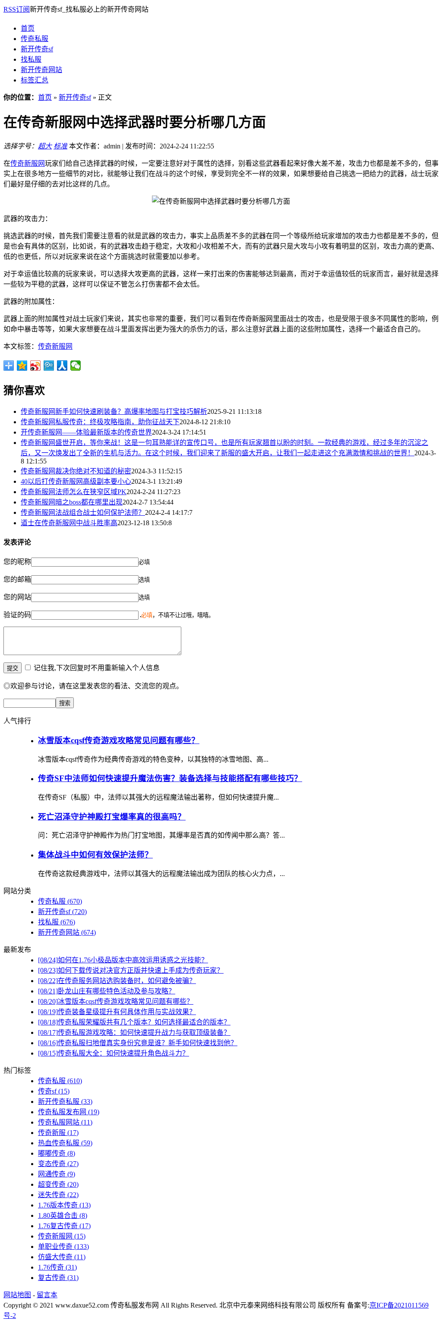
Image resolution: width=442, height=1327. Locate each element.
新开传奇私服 (65, 1101)
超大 (45, 146)
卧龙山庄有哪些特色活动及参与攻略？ (106, 991)
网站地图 (17, 1295)
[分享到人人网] (62, 365)
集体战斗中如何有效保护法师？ (95, 854)
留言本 (47, 1295)
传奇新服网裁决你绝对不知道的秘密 (76, 471)
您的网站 (17, 597)
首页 (28, 28)
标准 (60, 146)
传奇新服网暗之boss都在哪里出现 (72, 502)
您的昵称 (17, 561)
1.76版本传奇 (64, 1205)
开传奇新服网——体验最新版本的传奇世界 (86, 432)
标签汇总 (34, 80)
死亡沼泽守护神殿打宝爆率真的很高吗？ (112, 816)
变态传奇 (58, 1163)
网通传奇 (56, 1174)
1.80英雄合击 (62, 1215)
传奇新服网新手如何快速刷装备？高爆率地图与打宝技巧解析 (114, 411)
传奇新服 (58, 1132)
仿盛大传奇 (61, 1257)
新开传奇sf (37, 49)
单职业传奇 (63, 1246)
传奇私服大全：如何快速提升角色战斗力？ (113, 1053)
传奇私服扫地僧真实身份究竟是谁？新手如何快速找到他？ (137, 1042)
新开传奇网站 (41, 69)
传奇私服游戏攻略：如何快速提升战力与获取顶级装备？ (134, 1032)
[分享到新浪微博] (35, 365)
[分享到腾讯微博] (49, 365)
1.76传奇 (57, 1267)
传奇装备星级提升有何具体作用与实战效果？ (117, 1011)
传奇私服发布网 (68, 1112)
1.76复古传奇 (64, 1225)
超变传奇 (58, 1184)
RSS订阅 (16, 9)
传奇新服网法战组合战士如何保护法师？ (83, 512)
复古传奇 (58, 1277)
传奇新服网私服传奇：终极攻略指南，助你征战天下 (100, 422)
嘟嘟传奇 (56, 1153)
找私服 (31, 59)
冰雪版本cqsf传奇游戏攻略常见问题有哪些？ (118, 740)
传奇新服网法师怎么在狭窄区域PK (73, 491)
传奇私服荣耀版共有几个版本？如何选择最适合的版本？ (134, 1022)
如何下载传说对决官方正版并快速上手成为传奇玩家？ (131, 970)
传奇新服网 (27, 163)
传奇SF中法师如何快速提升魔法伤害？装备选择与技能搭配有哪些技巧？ (170, 778)
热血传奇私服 (65, 1143)
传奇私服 (34, 38)
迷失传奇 (58, 1194)
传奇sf (53, 1091)
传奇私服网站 (65, 1122)
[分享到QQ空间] (22, 365)
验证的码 (17, 614)
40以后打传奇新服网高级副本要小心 (76, 481)
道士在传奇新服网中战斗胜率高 (69, 522)
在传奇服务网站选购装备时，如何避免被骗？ (117, 980)
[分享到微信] (75, 365)
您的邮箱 (17, 579)
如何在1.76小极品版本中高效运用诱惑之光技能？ (123, 960)
